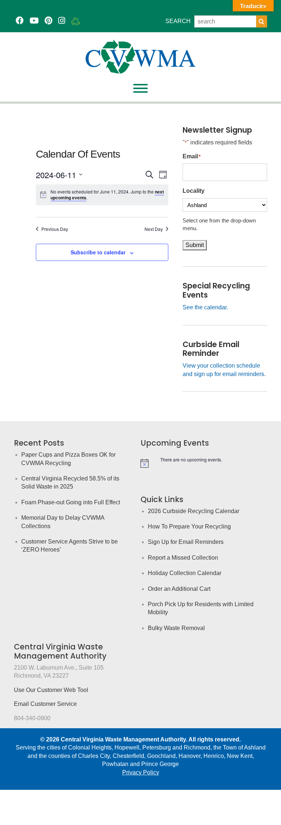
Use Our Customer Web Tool (51, 690)
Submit (195, 245)
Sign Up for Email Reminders (186, 542)
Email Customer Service (45, 704)
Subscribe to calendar (98, 252)
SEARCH (178, 21)
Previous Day (54, 229)
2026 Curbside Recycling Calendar (193, 511)
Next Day (154, 229)
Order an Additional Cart (179, 589)
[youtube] (34, 20)
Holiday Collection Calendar (184, 573)
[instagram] (61, 20)
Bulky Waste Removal (176, 628)
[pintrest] (48, 20)
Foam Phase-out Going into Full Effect (70, 502)
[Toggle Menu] (140, 88)
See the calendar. (205, 307)
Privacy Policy (140, 772)
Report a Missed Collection (183, 558)
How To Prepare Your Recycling (189, 526)
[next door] (75, 20)
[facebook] (20, 20)
